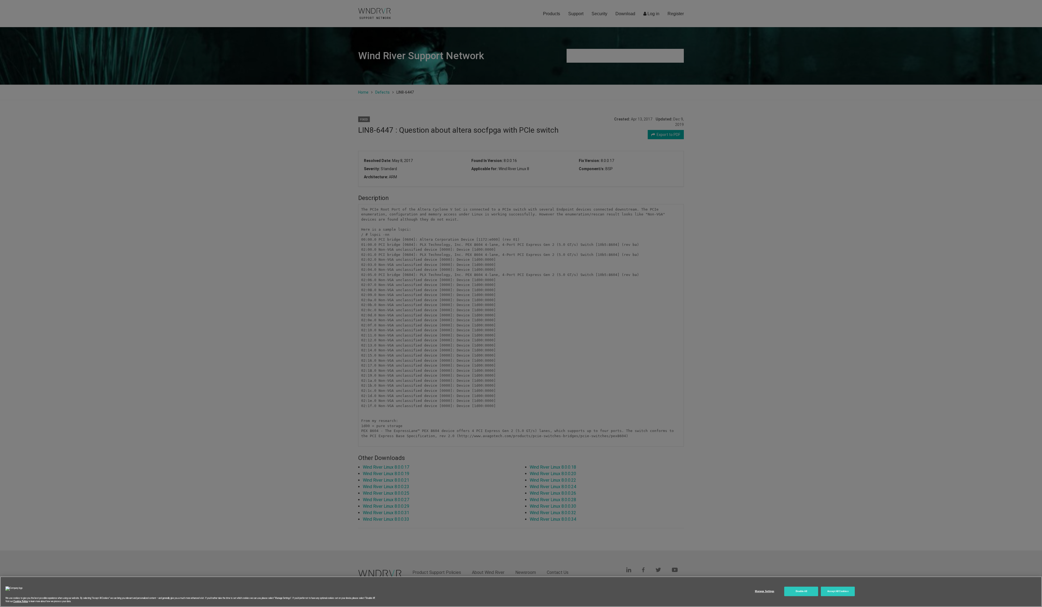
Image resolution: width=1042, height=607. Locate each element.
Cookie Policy (20, 601)
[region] (521, 591)
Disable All (801, 591)
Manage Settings (764, 591)
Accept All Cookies (837, 591)
